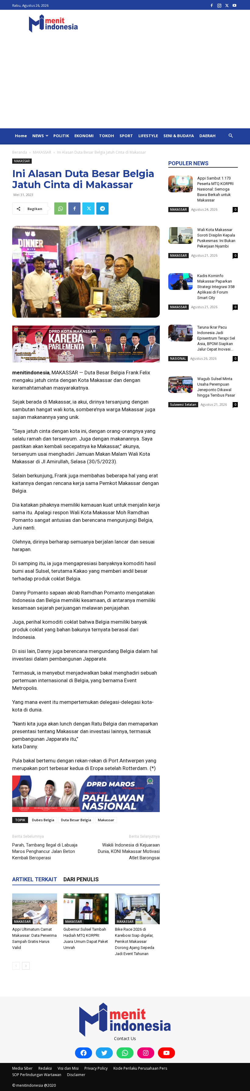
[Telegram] (102, 208)
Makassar (106, 820)
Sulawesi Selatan (183, 404)
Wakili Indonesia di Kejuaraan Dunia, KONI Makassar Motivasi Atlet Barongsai (129, 851)
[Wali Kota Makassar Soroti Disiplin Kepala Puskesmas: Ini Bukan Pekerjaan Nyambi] (180, 235)
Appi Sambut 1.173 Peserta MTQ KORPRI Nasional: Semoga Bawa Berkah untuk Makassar (215, 189)
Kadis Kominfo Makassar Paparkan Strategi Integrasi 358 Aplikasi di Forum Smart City (215, 286)
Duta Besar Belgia (76, 820)
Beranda (19, 152)
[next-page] (26, 966)
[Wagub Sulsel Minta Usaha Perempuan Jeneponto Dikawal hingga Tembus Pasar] (180, 384)
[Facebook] (211, 5)
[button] (230, 136)
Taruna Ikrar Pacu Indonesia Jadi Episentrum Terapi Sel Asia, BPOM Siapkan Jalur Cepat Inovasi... (216, 338)
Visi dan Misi (68, 1068)
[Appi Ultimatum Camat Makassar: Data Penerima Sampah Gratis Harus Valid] (34, 908)
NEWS (38, 135)
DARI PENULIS (81, 879)
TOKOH (106, 135)
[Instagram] (219, 5)
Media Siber (22, 1068)
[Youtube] (234, 5)
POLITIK (61, 135)
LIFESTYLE (148, 135)
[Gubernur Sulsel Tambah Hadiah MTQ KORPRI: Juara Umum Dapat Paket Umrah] (85, 908)
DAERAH (207, 135)
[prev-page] (16, 966)
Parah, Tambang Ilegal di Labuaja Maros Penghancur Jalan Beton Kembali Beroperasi (44, 851)
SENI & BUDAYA (178, 135)
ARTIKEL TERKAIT (34, 879)
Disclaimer (76, 1074)
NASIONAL (178, 358)
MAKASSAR (42, 152)
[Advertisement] (125, 82)
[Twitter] (226, 5)
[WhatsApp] (60, 208)
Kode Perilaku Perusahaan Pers (140, 1068)
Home (21, 135)
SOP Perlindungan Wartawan (36, 1074)
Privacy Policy (96, 1068)
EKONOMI (84, 135)
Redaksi (45, 1068)
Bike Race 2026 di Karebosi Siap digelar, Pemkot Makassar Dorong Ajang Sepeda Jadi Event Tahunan (134, 941)
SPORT (126, 135)
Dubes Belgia (43, 820)
